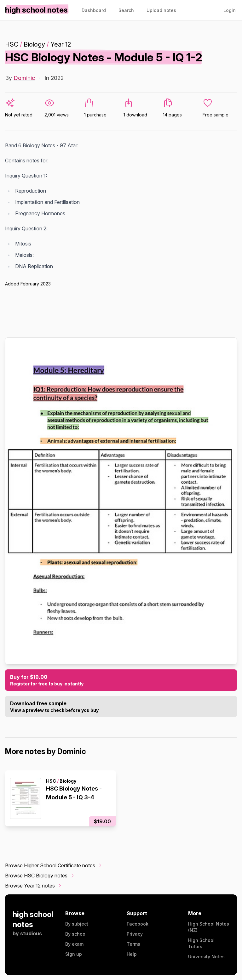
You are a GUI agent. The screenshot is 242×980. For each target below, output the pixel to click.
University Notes (206, 956)
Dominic (24, 78)
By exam (74, 944)
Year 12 (60, 44)
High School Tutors (201, 943)
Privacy (135, 934)
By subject (76, 923)
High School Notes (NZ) (208, 927)
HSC (11, 44)
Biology (34, 44)
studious (31, 933)
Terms (133, 944)
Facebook (137, 923)
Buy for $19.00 (47, 680)
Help (132, 954)
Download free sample (54, 706)
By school (76, 934)
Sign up (73, 954)
